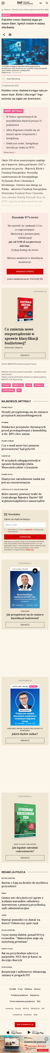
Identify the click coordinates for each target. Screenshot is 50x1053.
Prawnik (5, 422)
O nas (20, 989)
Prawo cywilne (8, 441)
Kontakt (13, 989)
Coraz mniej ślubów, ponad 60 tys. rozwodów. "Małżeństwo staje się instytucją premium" (23, 938)
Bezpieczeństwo (8, 878)
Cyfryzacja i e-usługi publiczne (15, 489)
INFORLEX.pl (35, 1008)
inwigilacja (18, 385)
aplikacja (39, 385)
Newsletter (28, 1015)
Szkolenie (25, 611)
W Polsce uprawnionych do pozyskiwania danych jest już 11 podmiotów (24, 121)
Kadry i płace (7, 949)
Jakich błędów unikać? (25, 734)
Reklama (28, 989)
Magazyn (7, 10)
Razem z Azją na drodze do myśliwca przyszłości (25, 884)
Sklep (35, 1015)
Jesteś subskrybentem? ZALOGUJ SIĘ (25, 279)
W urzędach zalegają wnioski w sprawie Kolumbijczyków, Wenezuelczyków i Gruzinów (21, 464)
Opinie (4, 915)
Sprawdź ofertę (25, 271)
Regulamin (34, 995)
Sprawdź (25, 355)
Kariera (37, 989)
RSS (38, 1001)
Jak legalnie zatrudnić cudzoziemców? (25, 849)
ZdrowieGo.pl (17, 1015)
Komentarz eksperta (13, 347)
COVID (28, 385)
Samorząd (6, 456)
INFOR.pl (26, 1008)
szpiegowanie (8, 390)
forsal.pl (18, 1008)
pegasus (6, 385)
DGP (43, 1008)
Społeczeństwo (8, 930)
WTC (19, 390)
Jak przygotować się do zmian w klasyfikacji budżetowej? (25, 616)
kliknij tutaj (30, 550)
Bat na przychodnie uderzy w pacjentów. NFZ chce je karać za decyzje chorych (21, 956)
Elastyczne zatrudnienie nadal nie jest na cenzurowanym (23, 480)
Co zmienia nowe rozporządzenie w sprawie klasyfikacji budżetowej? (21, 336)
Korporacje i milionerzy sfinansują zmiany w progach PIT (24, 973)
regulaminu (29, 529)
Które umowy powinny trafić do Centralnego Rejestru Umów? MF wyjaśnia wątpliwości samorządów (23, 497)
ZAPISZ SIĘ (25, 537)
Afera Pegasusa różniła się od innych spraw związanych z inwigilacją (23, 134)
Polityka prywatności (19, 995)
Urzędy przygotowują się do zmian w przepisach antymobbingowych (25, 413)
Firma (4, 893)
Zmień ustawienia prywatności (22, 1001)
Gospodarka (7, 967)
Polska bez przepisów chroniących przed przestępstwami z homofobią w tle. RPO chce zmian (24, 430)
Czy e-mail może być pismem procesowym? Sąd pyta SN (20, 447)
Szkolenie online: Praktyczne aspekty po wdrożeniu (25, 730)
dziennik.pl (9, 1008)
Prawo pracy (7, 407)
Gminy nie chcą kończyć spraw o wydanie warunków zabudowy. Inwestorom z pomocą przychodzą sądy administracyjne (23, 903)
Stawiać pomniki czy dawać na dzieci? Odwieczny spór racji (21, 921)
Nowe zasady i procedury (25, 844)
